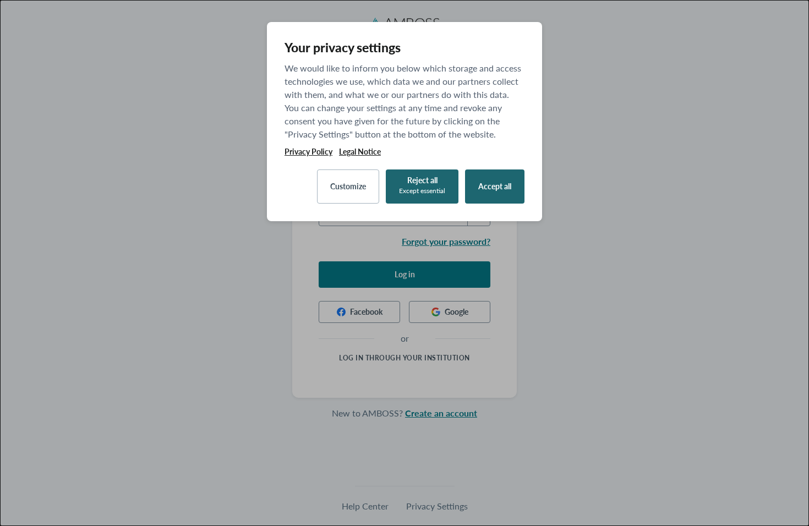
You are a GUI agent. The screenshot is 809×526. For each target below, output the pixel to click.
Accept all (494, 186)
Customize (348, 186)
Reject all (422, 185)
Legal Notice (360, 151)
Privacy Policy (308, 151)
